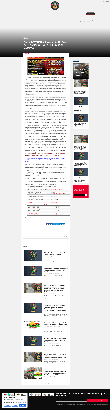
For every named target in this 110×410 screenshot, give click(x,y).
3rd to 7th (32, 77)
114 (48, 383)
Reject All (15, 405)
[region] (15, 402)
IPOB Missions (22, 11)
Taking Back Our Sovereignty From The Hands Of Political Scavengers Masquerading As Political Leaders (55, 254)
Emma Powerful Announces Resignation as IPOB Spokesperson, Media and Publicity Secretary (56, 270)
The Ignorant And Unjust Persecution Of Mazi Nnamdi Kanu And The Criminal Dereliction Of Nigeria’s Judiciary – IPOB (55, 356)
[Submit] (86, 195)
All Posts (27, 38)
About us (53, 11)
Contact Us (61, 11)
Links (35, 11)
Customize (8, 405)
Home (15, 11)
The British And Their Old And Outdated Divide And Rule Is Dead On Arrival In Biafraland (55, 340)
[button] (49, 224)
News (29, 11)
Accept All (22, 405)
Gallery (42, 11)
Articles (26, 53)
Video (47, 11)
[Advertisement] (34, 22)
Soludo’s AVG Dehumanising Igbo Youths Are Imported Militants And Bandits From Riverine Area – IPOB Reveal (55, 324)
